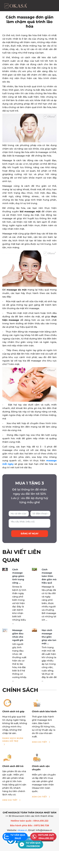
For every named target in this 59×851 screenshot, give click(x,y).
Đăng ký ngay (29, 533)
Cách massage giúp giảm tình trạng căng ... (18, 576)
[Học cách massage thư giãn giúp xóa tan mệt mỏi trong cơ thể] (34, 630)
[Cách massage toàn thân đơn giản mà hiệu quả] (34, 569)
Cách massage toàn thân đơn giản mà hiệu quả (49, 576)
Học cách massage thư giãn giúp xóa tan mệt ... (49, 637)
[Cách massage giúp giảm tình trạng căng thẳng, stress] (5, 569)
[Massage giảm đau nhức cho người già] (5, 630)
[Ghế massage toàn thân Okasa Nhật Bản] (15, 5)
